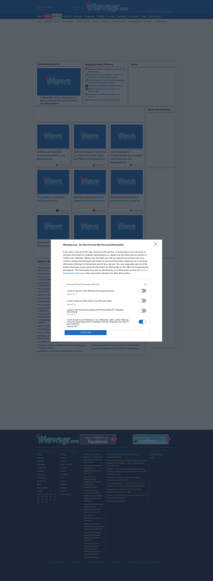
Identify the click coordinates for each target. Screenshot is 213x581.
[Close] (156, 245)
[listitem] (106, 284)
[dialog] (106, 290)
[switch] (142, 291)
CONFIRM (85, 332)
